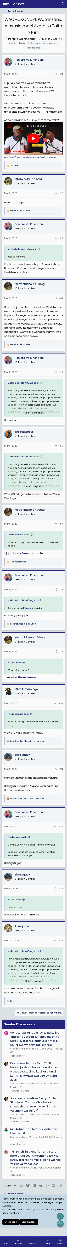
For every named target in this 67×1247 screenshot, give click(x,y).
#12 (61, 826)
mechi (12, 43)
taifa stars (34, 43)
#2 (61, 193)
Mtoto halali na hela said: (22, 249)
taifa (22, 43)
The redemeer (27, 677)
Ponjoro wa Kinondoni (22, 39)
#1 (61, 74)
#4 (61, 298)
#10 (60, 703)
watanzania (33, 47)
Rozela (25, 553)
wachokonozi (50, 43)
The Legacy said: (17, 837)
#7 (61, 523)
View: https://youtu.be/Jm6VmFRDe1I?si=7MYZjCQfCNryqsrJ (30, 157)
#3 (61, 238)
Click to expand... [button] (34, 412)
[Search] (63, 4)
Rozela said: (14, 662)
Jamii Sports (17, 1055)
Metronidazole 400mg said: (23, 383)
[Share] (56, 74)
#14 (60, 940)
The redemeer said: (18, 534)
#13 (61, 888)
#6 (61, 445)
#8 (61, 589)
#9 (61, 651)
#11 (61, 769)
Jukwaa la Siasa (19, 1090)
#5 (61, 372)
